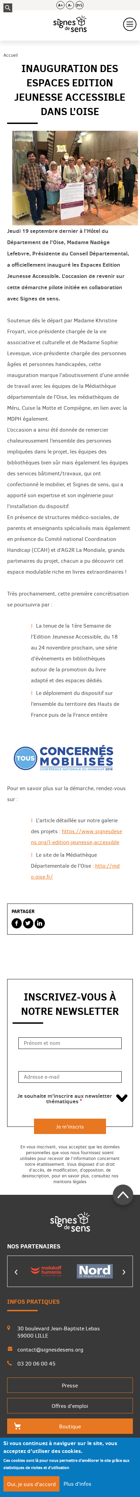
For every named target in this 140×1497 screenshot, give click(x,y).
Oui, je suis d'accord (31, 1484)
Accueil (10, 55)
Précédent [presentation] (16, 1272)
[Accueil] (70, 24)
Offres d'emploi (70, 1406)
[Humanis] (46, 1271)
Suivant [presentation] (124, 1272)
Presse (70, 1385)
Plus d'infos (77, 1483)
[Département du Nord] (95, 1271)
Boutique (70, 1426)
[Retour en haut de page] (123, 1195)
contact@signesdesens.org (50, 1349)
